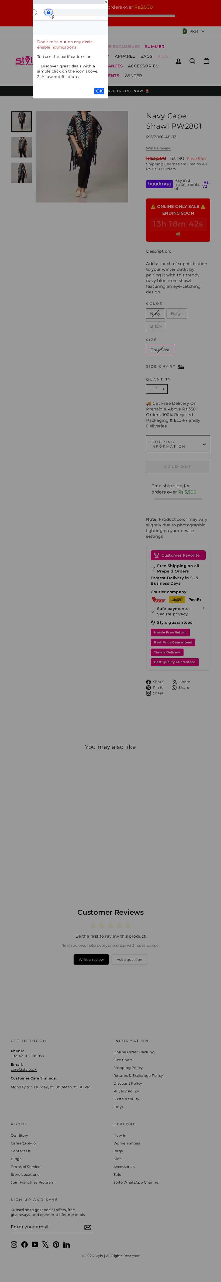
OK (99, 91)
